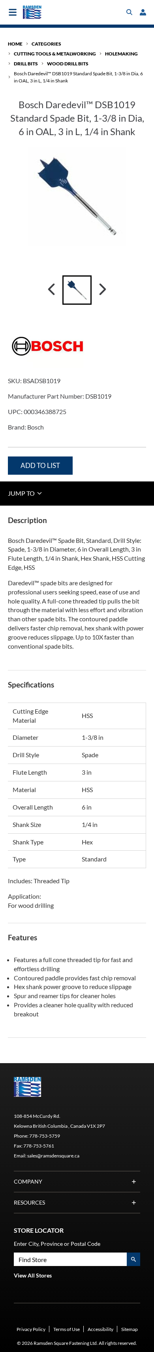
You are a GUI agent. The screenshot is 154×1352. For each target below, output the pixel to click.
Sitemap (129, 1329)
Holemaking (121, 54)
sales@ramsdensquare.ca (53, 1156)
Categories (46, 44)
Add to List (40, 465)
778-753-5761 (38, 1146)
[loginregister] (143, 12)
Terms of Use (66, 1329)
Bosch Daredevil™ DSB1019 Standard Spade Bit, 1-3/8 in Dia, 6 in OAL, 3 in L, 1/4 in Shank (78, 77)
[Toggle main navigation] (12, 12)
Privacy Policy (31, 1329)
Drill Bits (26, 64)
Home (15, 44)
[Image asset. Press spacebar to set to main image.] (77, 290)
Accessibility (100, 1329)
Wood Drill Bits (67, 64)
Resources (29, 1202)
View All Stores (33, 1275)
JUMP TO (22, 493)
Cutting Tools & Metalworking (55, 54)
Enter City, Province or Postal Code (57, 1243)
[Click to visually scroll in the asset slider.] (51, 290)
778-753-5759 (44, 1136)
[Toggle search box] (129, 12)
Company (28, 1181)
